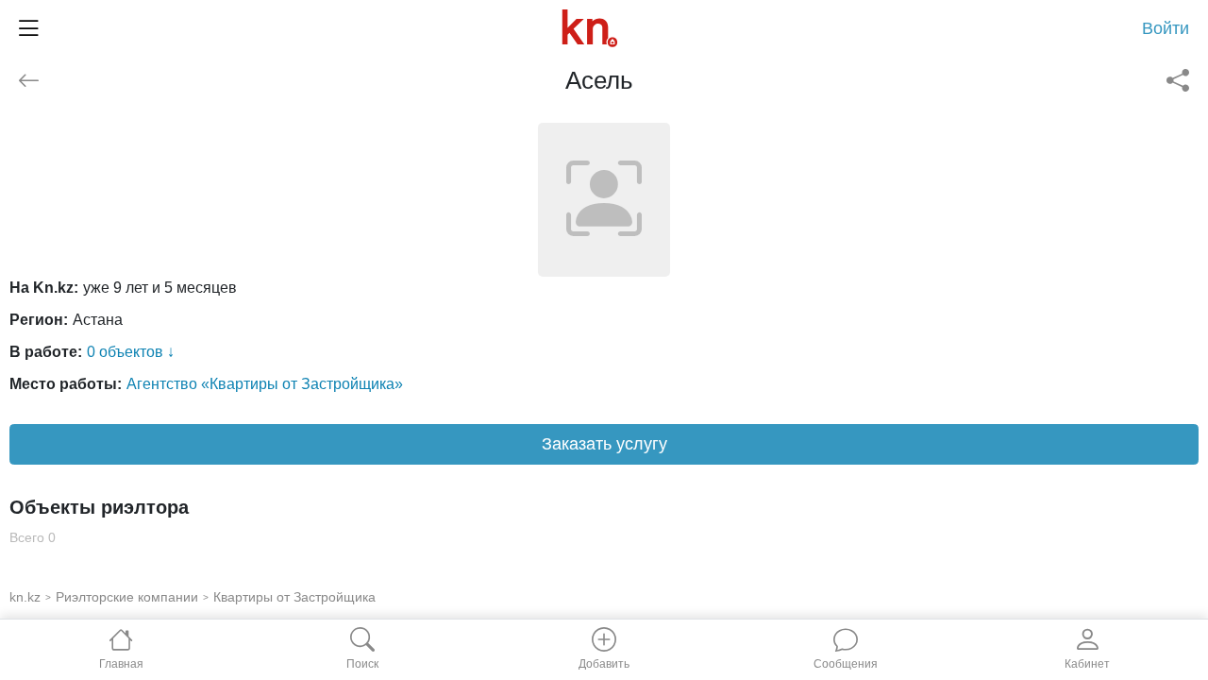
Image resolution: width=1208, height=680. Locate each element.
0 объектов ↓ (131, 352)
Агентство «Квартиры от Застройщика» (264, 384)
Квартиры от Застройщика (294, 596)
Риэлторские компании (127, 596)
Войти (1165, 28)
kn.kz (25, 596)
